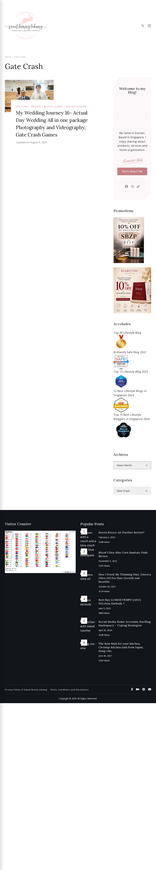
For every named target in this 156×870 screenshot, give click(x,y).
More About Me (132, 171)
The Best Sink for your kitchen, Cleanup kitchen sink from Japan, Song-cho (121, 647)
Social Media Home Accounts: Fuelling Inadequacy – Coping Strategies (125, 623)
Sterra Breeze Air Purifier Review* (121, 532)
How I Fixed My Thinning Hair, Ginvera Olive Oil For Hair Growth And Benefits (125, 578)
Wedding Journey (53, 106)
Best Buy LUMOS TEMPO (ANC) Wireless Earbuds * (120, 601)
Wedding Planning (76, 106)
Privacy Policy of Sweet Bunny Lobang (26, 689)
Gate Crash (22, 106)
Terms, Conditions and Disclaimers (69, 689)
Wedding (36, 106)
